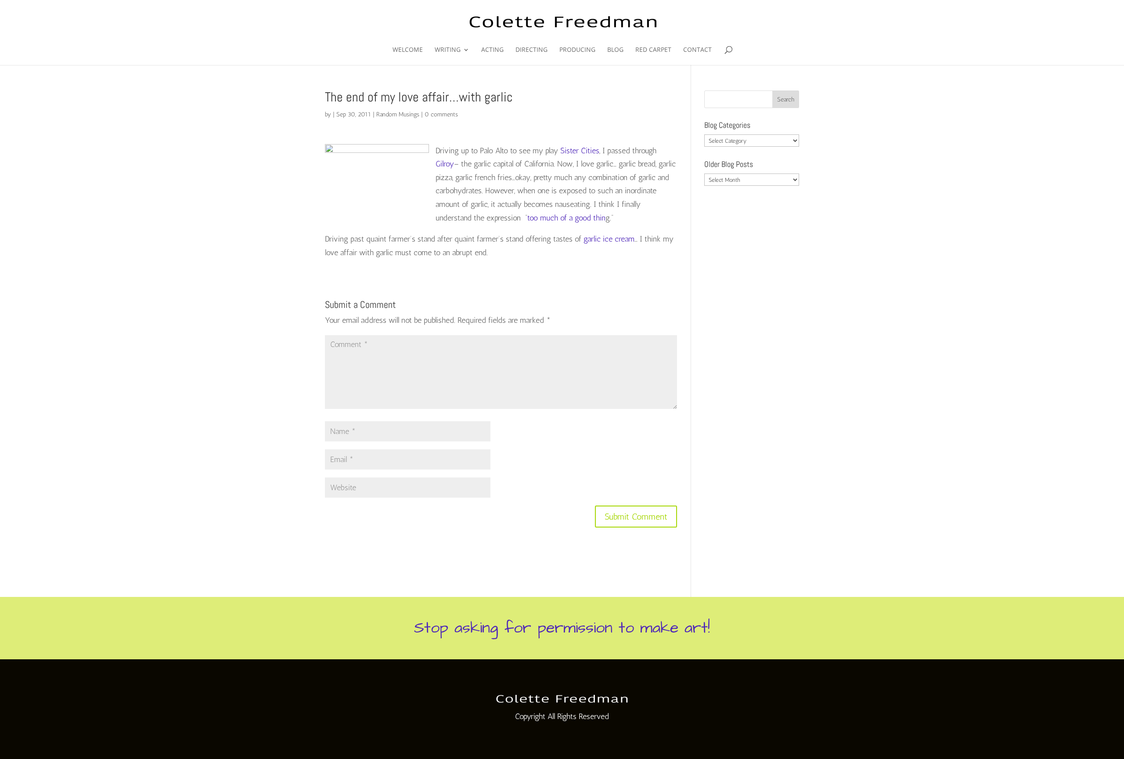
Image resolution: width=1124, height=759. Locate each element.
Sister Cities (579, 150)
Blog (615, 50)
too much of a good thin (566, 218)
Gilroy (445, 164)
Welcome (408, 50)
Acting (492, 50)
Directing (531, 50)
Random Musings (397, 114)
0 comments (441, 114)
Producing (577, 50)
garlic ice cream (609, 239)
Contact (697, 50)
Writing (448, 50)
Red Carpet (653, 50)
